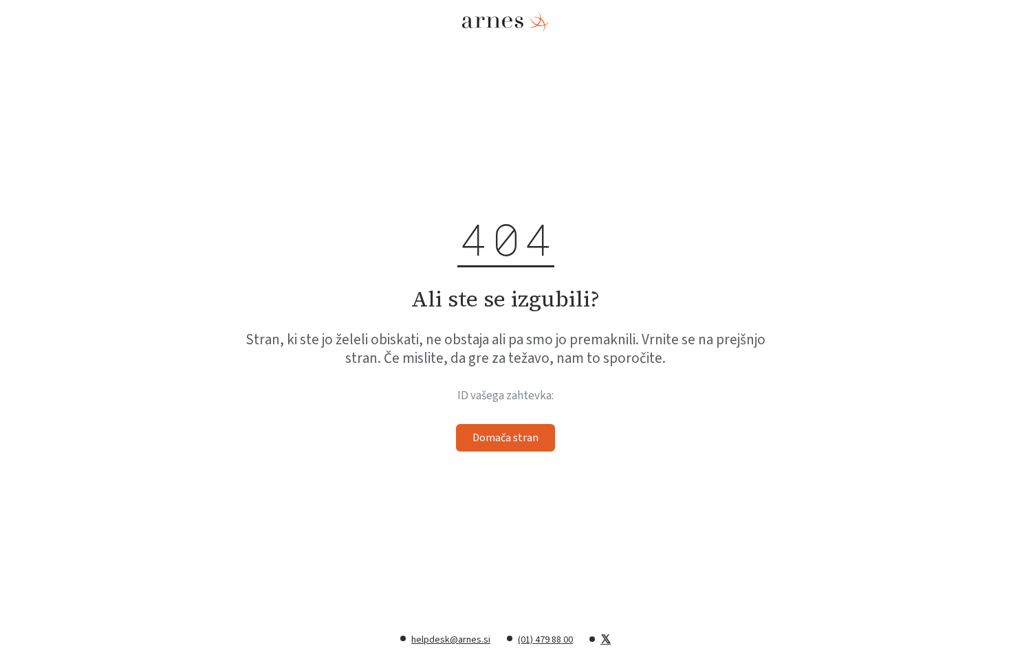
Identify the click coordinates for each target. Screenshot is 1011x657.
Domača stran (505, 437)
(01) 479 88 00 (545, 640)
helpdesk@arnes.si (450, 640)
